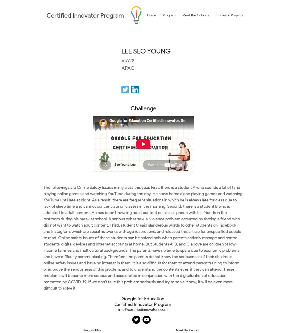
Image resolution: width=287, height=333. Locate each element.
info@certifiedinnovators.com (142, 309)
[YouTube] (146, 320)
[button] (169, 15)
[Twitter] (136, 320)
